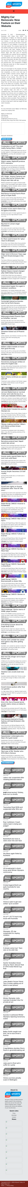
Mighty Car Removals (16, 37)
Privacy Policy (10, 1185)
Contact (14, 1117)
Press (14, 1113)
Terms (2, 1185)
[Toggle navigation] (14, 11)
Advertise (14, 1115)
